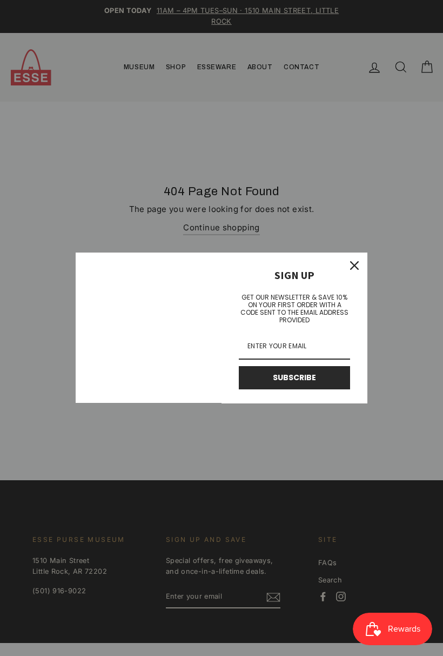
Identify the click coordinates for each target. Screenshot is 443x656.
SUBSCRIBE (294, 377)
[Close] (354, 266)
